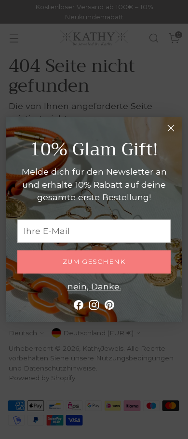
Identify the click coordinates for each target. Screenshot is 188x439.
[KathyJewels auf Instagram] (94, 307)
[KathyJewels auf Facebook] (78, 307)
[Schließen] (170, 128)
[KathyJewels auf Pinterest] (109, 307)
